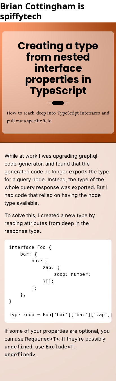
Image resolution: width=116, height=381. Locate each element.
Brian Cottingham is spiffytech (42, 11)
